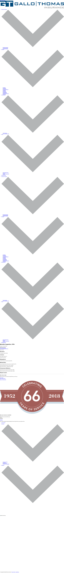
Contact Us (4, 462)
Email (1, 416)
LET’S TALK (1, 377)
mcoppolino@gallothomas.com (4, 348)
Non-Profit (4, 94)
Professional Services (6, 93)
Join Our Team (3, 422)
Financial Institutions (5, 89)
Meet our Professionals (3, 379)
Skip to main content (2, 0)
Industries (4, 87)
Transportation (5, 92)
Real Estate (4, 91)
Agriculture (4, 88)
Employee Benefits (5, 215)
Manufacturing (5, 260)
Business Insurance (5, 47)
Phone (1, 417)
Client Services (5, 300)
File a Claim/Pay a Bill (6, 133)
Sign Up (1, 418)
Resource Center (3, 175)
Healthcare (4, 90)
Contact (4, 174)
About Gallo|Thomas (5, 172)
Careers (4, 173)
